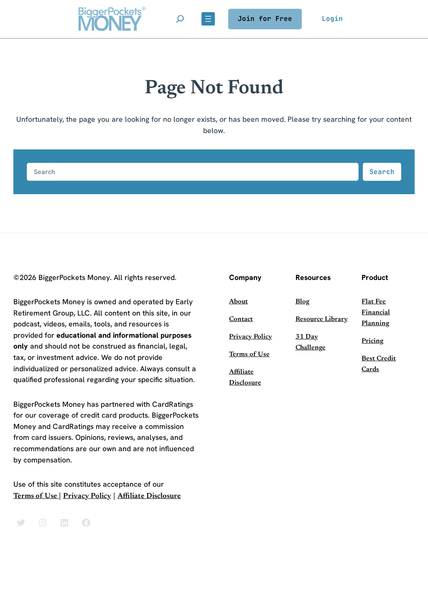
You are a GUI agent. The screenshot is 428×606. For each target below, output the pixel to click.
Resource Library (322, 319)
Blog (302, 301)
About (238, 301)
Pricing (372, 341)
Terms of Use (36, 496)
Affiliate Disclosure (149, 496)
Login (332, 18)
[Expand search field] (180, 19)
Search (382, 171)
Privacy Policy (87, 496)
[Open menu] (208, 19)
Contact (241, 319)
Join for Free (265, 18)
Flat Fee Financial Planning (376, 312)
